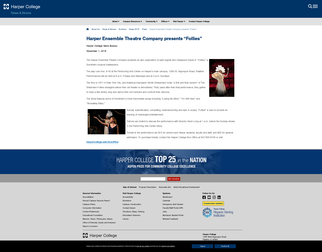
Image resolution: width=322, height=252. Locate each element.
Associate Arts (165, 187)
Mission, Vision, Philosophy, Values (97, 219)
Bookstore (127, 200)
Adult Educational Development (186, 187)
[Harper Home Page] (100, 235)
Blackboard (167, 197)
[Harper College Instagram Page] (214, 198)
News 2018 (134, 29)
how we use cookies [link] (143, 246)
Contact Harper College (199, 21)
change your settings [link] (168, 246)
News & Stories (21, 13)
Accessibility (128, 197)
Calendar (166, 200)
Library (126, 219)
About (115, 21)
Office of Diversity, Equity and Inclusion (99, 222)
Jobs (165, 211)
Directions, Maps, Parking (133, 211)
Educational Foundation (93, 215)
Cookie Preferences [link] (91, 211)
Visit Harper (178, 21)
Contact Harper (129, 208)
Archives (122, 29)
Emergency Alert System (173, 204)
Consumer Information (92, 208)
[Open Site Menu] (313, 6)
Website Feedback (170, 219)
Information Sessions (131, 215)
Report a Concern (90, 226)
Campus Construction (132, 204)
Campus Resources (132, 21)
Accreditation (88, 197)
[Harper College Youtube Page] (209, 198)
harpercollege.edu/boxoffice (102, 142)
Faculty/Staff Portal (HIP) (173, 208)
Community (151, 21)
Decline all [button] (225, 246)
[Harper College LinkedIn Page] (219, 198)
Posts (144, 29)
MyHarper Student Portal (173, 215)
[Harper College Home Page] (87, 29)
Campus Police (89, 204)
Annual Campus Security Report (96, 200)
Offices (164, 21)
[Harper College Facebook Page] (204, 198)
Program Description (147, 187)
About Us (95, 29)
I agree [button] (202, 246)
